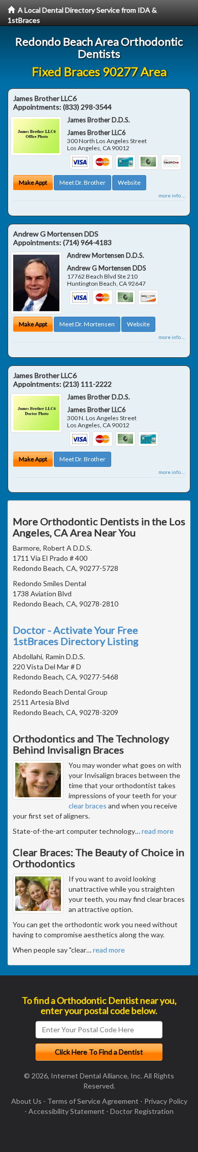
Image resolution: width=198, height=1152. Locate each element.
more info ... (171, 195)
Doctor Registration (142, 1111)
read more (158, 831)
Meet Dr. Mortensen (87, 324)
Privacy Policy (165, 1101)
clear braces (88, 805)
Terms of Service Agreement (93, 1101)
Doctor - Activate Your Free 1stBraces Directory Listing (76, 635)
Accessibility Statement (66, 1111)
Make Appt (33, 182)
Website (129, 182)
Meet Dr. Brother (82, 182)
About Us (26, 1101)
